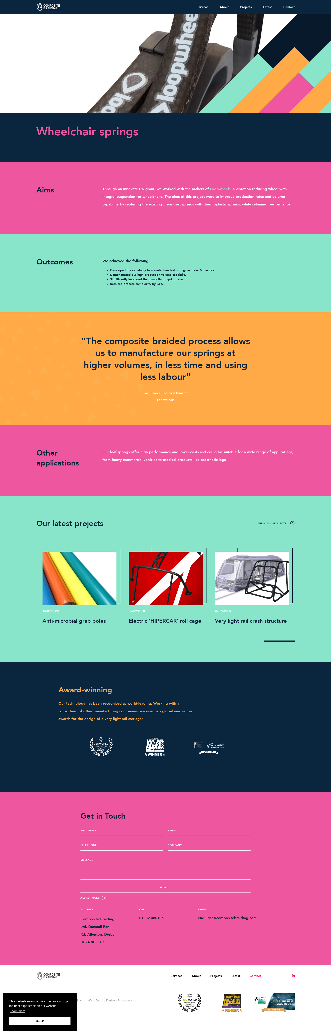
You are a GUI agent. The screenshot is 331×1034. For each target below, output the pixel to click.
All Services (89, 898)
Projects (246, 7)
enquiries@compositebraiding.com (227, 917)
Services (202, 7)
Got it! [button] (40, 1021)
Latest (267, 7)
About (224, 7)
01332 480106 (151, 917)
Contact (289, 7)
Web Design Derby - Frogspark (110, 1000)
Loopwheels (220, 189)
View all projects (272, 523)
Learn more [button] (17, 1011)
